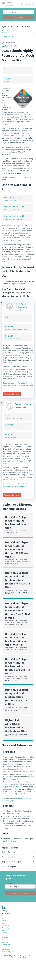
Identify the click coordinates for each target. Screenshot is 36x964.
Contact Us (5, 921)
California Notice (7, 949)
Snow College (23, 404)
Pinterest (5, 937)
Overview (5, 31)
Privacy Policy (6, 947)
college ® (9, 4)
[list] (18, 33)
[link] (18, 33)
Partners (4, 932)
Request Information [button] (12, 394)
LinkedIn (5, 942)
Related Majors (7, 36)
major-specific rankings (19, 233)
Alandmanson (10, 841)
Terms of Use (6, 944)
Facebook (5, 940)
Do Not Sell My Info (8, 952)
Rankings (5, 33)
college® (6, 912)
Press (3, 918)
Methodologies (6, 928)
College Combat (17, 252)
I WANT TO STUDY (10, 883)
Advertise (4, 930)
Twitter (4, 935)
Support (4, 923)
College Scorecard (10, 779)
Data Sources (5, 925)
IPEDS (16, 759)
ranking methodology (16, 177)
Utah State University (21, 305)
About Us (4, 916)
